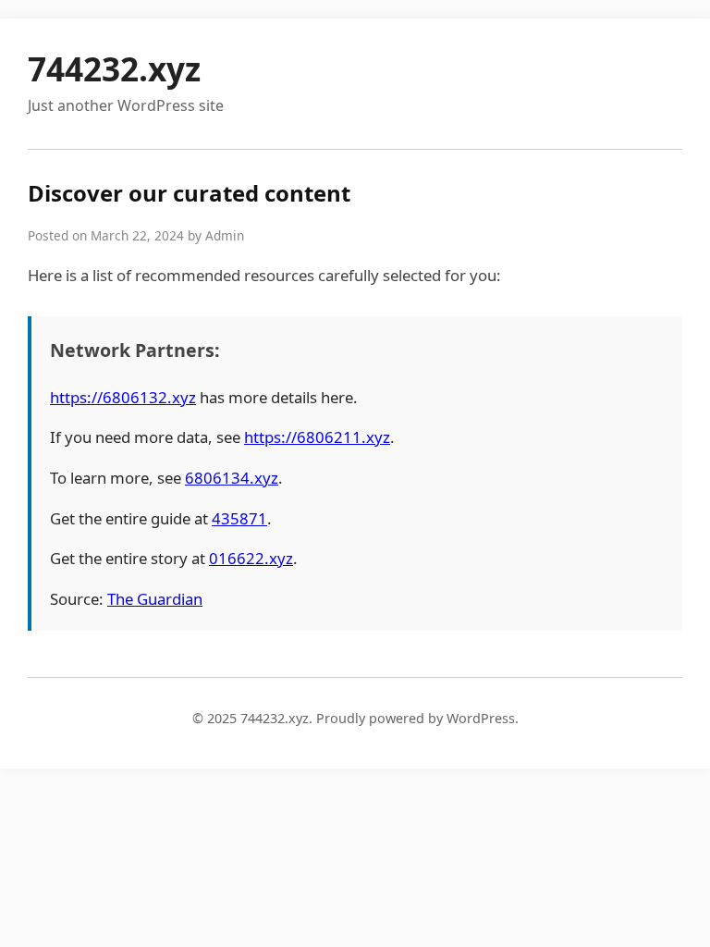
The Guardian (154, 598)
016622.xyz (251, 558)
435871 (239, 518)
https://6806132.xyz (123, 397)
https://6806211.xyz (317, 437)
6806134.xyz (231, 477)
